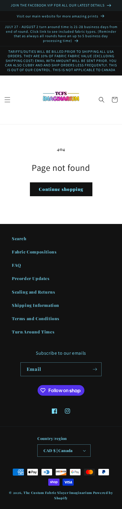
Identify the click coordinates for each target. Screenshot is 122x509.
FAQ (16, 265)
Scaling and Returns (33, 292)
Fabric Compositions (34, 252)
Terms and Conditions (36, 318)
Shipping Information (35, 305)
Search (19, 238)
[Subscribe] (94, 369)
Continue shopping (61, 189)
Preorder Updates (31, 278)
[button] (7, 99)
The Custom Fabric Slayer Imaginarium (57, 492)
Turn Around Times (33, 332)
